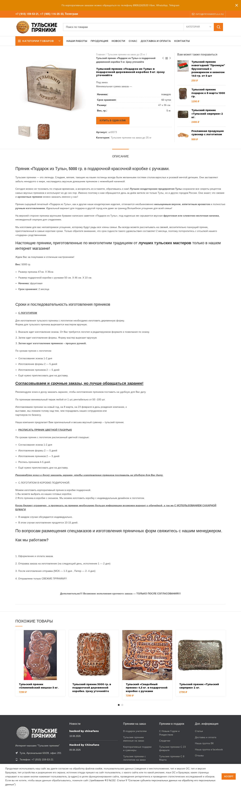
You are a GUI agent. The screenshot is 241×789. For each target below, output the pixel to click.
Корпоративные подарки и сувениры (137, 748)
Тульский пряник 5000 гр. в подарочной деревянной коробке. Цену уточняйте (91, 688)
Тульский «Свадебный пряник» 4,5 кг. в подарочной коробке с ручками (146, 688)
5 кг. (169, 110)
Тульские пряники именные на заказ (133, 739)
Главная (100, 54)
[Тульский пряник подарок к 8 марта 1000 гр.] (183, 95)
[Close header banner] (236, 5)
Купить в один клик (113, 120)
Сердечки (164, 740)
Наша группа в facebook (209, 749)
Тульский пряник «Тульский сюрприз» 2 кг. (207, 114)
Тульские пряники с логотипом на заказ (134, 758)
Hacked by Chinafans (84, 744)
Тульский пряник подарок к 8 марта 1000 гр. (208, 93)
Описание (120, 156)
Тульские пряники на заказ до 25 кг (126, 54)
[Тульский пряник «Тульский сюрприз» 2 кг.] (183, 116)
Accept (228, 776)
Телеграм (71, 14)
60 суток (166, 99)
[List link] (39, 759)
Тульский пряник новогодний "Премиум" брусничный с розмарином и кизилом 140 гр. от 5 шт (208, 68)
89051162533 (140, 5)
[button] (62, 636)
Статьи (199, 731)
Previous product (163, 58)
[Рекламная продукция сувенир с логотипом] (183, 135)
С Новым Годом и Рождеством (169, 733)
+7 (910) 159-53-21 (27, 14)
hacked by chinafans (84, 731)
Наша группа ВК (204, 743)
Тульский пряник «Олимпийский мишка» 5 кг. (38, 686)
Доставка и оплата (205, 737)
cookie (98, 768)
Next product (170, 58)
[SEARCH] (218, 27)
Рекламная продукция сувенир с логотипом (207, 132)
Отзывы (199, 755)
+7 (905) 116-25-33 (51, 14)
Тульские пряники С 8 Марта (171, 758)
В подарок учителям (135, 731)
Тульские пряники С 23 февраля (172, 748)
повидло (166, 94)
